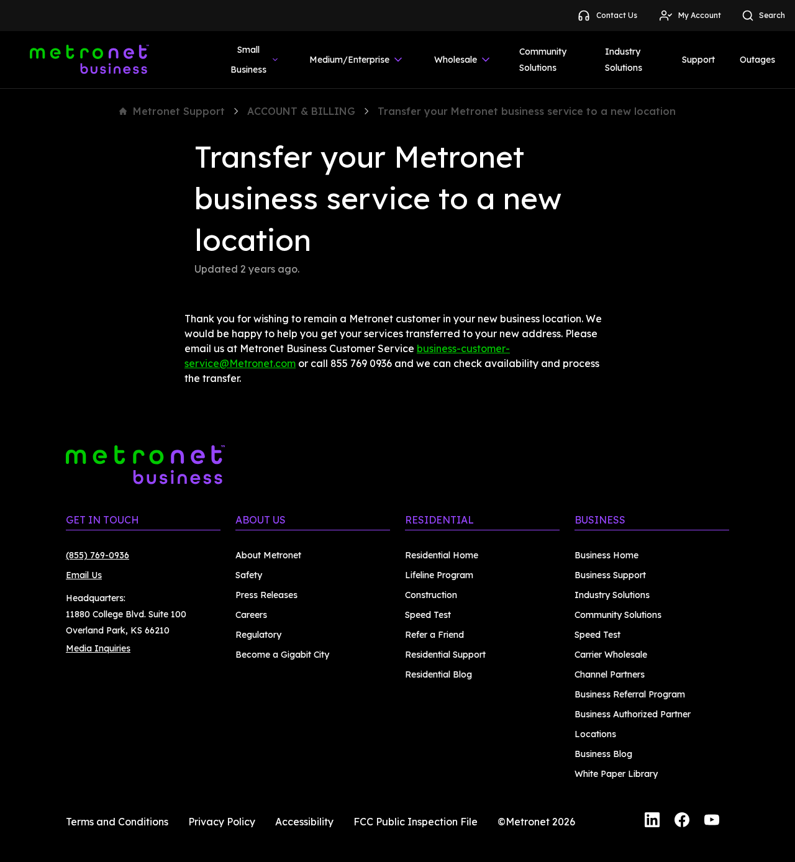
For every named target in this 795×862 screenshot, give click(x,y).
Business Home (606, 555)
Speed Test (428, 614)
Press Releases (266, 595)
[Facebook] (682, 821)
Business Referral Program (630, 694)
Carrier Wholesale (611, 654)
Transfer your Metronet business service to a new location (527, 111)
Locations (595, 734)
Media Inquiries (98, 648)
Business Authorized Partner (633, 714)
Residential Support (445, 654)
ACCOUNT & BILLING (301, 111)
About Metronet (268, 555)
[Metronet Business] (89, 60)
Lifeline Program (439, 575)
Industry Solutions (623, 59)
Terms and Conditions (117, 821)
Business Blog (603, 754)
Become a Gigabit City (282, 654)
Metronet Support (179, 111)
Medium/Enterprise (349, 59)
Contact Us (616, 15)
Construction (431, 595)
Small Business (248, 59)
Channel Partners (610, 674)
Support (698, 59)
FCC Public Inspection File (415, 821)
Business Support (610, 575)
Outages (757, 59)
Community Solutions (542, 59)
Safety (248, 575)
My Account (699, 15)
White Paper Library (616, 773)
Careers (251, 614)
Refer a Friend (434, 634)
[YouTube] (711, 821)
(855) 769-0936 (97, 555)
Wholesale (455, 59)
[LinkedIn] (652, 821)
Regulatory (258, 634)
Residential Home (441, 555)
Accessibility (304, 821)
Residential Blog (438, 674)
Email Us (84, 575)
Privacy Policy (221, 821)
